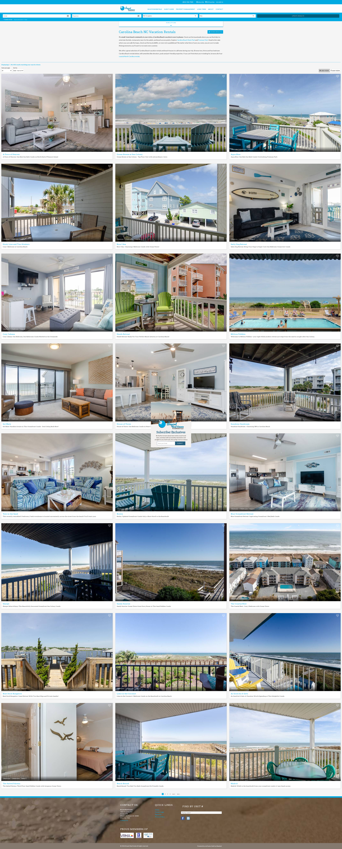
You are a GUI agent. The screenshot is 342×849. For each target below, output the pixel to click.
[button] (171, 439)
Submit (180, 443)
